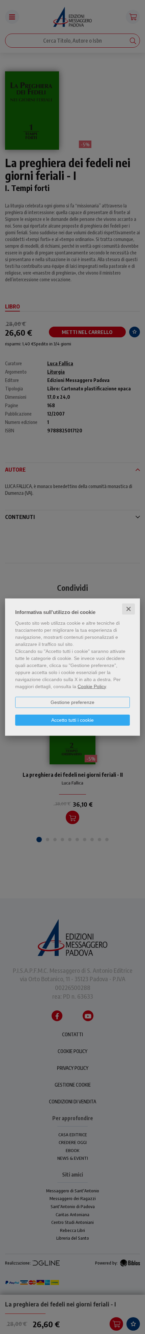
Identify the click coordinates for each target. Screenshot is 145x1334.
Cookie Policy (92, 686)
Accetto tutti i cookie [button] (72, 719)
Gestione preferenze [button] (72, 702)
